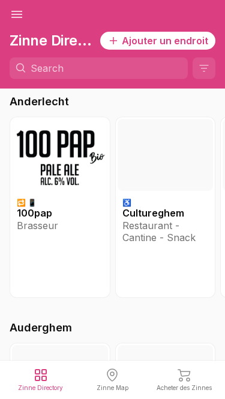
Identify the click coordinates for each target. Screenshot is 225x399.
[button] (60, 207)
